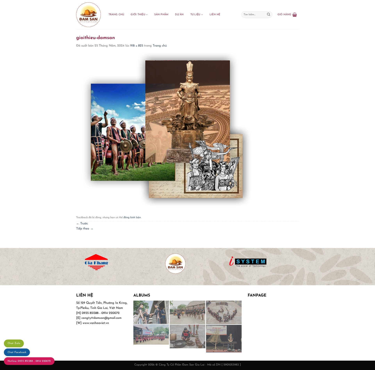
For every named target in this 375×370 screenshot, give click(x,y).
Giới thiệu (138, 14)
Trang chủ (116, 14)
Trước (82, 223)
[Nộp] (268, 14)
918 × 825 (136, 45)
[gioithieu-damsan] (165, 128)
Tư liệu (195, 14)
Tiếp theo (84, 228)
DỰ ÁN (179, 14)
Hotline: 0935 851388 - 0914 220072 (29, 361)
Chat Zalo (14, 343)
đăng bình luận (132, 217)
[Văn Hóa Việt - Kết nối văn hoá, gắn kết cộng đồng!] (88, 14)
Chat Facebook (17, 352)
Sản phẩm (161, 14)
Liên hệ (215, 14)
